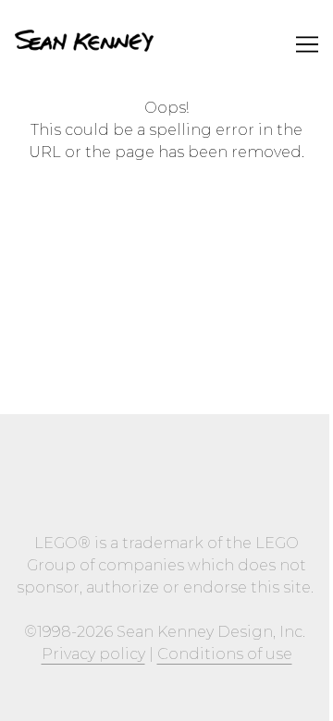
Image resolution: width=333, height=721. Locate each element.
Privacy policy (93, 654)
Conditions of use (224, 654)
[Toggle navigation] (307, 44)
